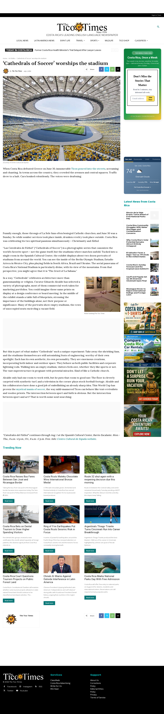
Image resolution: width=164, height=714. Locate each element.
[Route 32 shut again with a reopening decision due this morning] (102, 465)
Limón (147, 159)
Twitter (10, 691)
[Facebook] (101, 69)
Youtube (24, 691)
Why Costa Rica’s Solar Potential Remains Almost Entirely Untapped (137, 243)
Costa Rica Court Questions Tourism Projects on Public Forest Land (18, 579)
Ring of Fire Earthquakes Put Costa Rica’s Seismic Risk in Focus (59, 529)
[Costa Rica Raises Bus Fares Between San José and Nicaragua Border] (21, 465)
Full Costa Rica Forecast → (142, 187)
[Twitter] (106, 69)
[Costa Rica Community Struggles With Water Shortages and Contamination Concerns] (154, 228)
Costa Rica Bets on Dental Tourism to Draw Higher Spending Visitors (17, 529)
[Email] (117, 69)
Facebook (12, 686)
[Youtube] (17, 690)
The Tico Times (17, 71)
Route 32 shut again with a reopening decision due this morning (99, 479)
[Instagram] (20, 686)
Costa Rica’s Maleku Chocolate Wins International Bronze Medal (61, 479)
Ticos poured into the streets (88, 168)
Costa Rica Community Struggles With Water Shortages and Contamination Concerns (137, 229)
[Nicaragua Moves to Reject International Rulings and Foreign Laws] (154, 291)
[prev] (112, 50)
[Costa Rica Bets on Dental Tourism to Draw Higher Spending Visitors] (21, 514)
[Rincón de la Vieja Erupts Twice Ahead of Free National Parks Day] (154, 215)
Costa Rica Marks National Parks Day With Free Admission (102, 578)
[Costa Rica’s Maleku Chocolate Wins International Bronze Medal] (61, 465)
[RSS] (35, 686)
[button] (158, 27)
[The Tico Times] (6, 71)
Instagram (27, 686)
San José (128, 159)
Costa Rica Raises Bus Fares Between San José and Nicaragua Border (19, 479)
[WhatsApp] (112, 69)
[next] (116, 50)
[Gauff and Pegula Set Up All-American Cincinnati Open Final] (154, 279)
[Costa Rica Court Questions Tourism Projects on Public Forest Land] (21, 564)
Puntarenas (156, 159)
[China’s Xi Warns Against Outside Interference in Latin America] (61, 564)
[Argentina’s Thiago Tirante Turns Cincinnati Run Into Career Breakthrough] (102, 514)
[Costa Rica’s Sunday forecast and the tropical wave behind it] (154, 267)
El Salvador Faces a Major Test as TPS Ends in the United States (137, 255)
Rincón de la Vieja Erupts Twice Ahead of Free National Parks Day (137, 215)
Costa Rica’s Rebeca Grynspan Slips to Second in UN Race (62, 50)
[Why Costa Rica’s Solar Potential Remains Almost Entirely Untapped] (154, 243)
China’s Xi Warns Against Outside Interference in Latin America (59, 579)
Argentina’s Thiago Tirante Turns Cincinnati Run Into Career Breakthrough (102, 529)
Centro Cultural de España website (76, 438)
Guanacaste (138, 159)
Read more (9, 501)
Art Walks (12, 58)
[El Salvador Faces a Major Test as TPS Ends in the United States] (154, 255)
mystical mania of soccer (30, 389)
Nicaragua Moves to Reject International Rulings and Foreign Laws (136, 292)
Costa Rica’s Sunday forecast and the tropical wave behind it (137, 267)
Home (5, 58)
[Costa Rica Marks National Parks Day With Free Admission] (102, 564)
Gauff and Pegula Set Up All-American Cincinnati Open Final (136, 279)
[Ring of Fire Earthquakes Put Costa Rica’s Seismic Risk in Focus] (61, 514)
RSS (40, 686)
